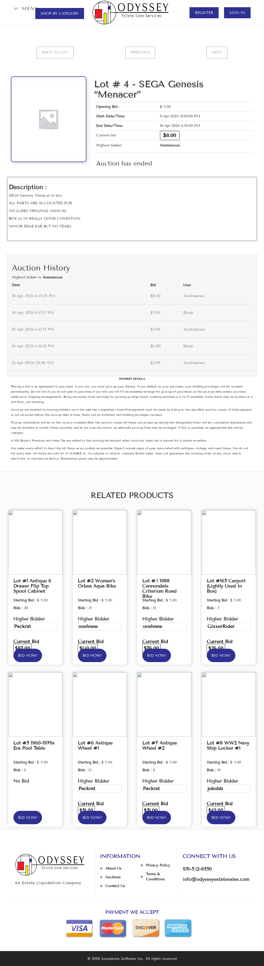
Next (217, 52)
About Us (113, 868)
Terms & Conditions (155, 876)
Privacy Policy (158, 865)
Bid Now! (27, 655)
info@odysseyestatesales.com (216, 879)
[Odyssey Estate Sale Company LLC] (132, 12)
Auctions (113, 877)
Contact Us (115, 886)
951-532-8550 (197, 869)
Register (204, 13)
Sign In (237, 13)
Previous (140, 52)
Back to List (55, 52)
